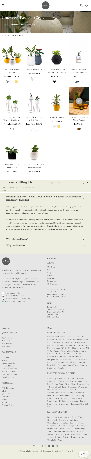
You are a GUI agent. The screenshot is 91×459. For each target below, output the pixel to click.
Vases (4, 360)
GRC (4, 391)
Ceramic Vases (74, 357)
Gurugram (63, 420)
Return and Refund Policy (56, 312)
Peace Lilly (80, 396)
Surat (66, 434)
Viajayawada (82, 426)
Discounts (51, 281)
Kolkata (58, 437)
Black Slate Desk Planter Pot (12, 166)
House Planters (73, 337)
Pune (65, 431)
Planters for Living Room (76, 345)
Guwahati (51, 440)
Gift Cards (52, 284)
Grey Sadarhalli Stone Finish (7, 81)
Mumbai (57, 431)
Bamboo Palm (81, 381)
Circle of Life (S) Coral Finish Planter (34, 166)
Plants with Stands (10, 372)
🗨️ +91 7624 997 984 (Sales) (13, 296)
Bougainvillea (83, 384)
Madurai (69, 429)
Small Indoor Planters (70, 351)
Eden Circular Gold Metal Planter (79, 118)
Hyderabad (52, 429)
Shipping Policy (53, 317)
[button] (86, 5)
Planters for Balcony (56, 337)
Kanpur (73, 423)
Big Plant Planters (55, 345)
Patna (59, 440)
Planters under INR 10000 (58, 348)
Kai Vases (81, 360)
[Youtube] (53, 446)
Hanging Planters (9, 374)
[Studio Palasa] (45, 5)
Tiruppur (71, 426)
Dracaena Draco (66, 390)
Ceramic (6, 397)
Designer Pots (53, 360)
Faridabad (64, 423)
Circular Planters (64, 340)
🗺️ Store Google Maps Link (14, 302)
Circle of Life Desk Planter (12, 71)
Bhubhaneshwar (78, 437)
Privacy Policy (52, 307)
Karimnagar (80, 429)
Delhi (74, 417)
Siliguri (66, 437)
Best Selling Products (56, 365)
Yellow (16, 81)
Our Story (51, 267)
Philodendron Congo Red (58, 398)
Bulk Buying (52, 278)
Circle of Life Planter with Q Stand (34, 118)
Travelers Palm (77, 404)
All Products (7, 338)
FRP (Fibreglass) (8, 388)
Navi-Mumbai (75, 431)
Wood (4, 400)
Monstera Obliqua (65, 396)
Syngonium (64, 404)
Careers (50, 270)
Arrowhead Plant (66, 381)
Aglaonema (58, 378)
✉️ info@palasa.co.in (11, 293)
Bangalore (51, 426)
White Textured (81, 81)
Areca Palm (52, 381)
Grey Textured (76, 81)
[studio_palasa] (42, 446)
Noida (80, 417)
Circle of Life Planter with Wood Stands (79, 71)
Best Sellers (7, 344)
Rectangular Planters (65, 354)
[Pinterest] (34, 446)
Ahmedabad (76, 434)
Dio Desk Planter (56, 117)
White (12, 81)
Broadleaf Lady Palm (58, 387)
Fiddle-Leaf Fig (67, 393)
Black (54, 81)
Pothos (83, 401)
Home (4, 24)
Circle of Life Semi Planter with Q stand (12, 118)
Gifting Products (9, 369)
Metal (4, 402)
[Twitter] (45, 446)
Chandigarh (52, 423)
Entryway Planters (56, 343)
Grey (32, 78)
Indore (86, 434)
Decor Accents (8, 363)
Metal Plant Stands (55, 368)
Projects (50, 276)
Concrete (6, 394)
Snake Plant (52, 404)
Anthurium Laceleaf (74, 378)
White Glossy (36, 129)
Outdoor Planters (81, 340)
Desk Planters (8, 377)
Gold (79, 129)
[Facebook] (38, 446)
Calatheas (72, 387)
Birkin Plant (70, 384)
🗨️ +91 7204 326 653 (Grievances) (16, 299)
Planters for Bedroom (75, 343)
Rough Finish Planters (77, 365)
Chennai (61, 426)
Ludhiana (73, 420)
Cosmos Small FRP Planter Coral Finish (57, 71)
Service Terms (53, 314)
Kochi (61, 429)
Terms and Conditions (55, 309)
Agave (49, 378)
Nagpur (50, 434)
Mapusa (59, 434)
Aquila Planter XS (34, 70)
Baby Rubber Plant (55, 384)
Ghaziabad (52, 420)
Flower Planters (8, 366)
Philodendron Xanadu (69, 401)
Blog (49, 273)
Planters (5, 357)
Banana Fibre (8, 405)
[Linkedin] (49, 446)
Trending (6, 341)
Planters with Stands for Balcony (61, 362)
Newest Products (68, 360)
